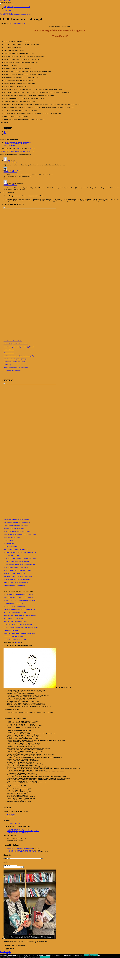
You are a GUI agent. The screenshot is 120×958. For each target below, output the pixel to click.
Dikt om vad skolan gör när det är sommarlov (17, 142)
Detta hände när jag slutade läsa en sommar (16, 344)
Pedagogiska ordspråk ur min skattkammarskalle (17, 7)
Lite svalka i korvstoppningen (12, 537)
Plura (9, 160)
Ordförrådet (18, 148)
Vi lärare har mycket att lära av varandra (15, 639)
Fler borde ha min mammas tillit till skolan (15, 621)
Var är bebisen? (11, 814)
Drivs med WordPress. (6, 953)
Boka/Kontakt (7, 10)
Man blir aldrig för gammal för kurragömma (16, 367)
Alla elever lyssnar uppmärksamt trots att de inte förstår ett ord (21, 627)
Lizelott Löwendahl (12, 170)
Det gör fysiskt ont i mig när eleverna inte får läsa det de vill (20, 594)
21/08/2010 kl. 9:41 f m (10, 172)
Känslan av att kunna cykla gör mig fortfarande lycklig (19, 356)
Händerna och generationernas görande (15, 361)
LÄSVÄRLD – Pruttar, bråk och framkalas (19, 829)
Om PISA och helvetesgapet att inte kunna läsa (16, 519)
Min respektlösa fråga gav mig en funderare (16, 618)
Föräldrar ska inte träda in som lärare (14, 528)
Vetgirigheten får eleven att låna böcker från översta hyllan (20, 615)
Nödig (9, 817)
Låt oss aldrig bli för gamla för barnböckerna (16, 567)
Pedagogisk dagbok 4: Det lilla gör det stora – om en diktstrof (24, 851)
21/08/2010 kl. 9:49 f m (10, 185)
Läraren (17, 642)
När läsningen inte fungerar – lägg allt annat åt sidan (18, 624)
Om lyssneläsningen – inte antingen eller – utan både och (19, 609)
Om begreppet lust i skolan (11, 630)
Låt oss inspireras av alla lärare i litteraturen (15, 612)
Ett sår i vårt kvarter (9, 353)
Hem (5, 8)
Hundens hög (7, 364)
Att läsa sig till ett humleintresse (12, 370)
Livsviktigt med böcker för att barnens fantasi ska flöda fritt (20, 600)
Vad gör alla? (10, 816)
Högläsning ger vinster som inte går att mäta (16, 525)
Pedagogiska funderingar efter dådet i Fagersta (20, 848)
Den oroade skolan (9, 543)
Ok (85, 955)
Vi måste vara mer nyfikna (11, 546)
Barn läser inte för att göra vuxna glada (14, 606)
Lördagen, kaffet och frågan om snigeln (15, 143)
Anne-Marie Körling (5, 0)
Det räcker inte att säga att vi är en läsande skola (17, 579)
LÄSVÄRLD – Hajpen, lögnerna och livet (19, 832)
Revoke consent (45, 957)
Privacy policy (94, 955)
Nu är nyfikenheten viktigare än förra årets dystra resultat (19, 564)
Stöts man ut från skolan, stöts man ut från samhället (18, 576)
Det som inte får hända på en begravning (15, 358)
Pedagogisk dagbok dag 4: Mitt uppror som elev (20, 850)
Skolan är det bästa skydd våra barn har (14, 573)
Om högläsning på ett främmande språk (15, 585)
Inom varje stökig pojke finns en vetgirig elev (16, 549)
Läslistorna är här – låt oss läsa (12, 555)
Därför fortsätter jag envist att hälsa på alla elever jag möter (20, 534)
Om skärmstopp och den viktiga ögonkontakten (17, 522)
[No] (99, 955)
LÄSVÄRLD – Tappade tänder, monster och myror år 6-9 (23, 831)
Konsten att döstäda (9, 350)
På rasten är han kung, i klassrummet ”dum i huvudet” (18, 597)
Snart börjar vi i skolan (13, 823)
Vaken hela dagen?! (9, 145)
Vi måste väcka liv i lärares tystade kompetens (16, 561)
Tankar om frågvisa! (6, 13)
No (88, 955)
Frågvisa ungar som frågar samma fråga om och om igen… (17, 14)
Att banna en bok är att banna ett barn (14, 603)
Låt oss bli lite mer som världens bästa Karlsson (17, 531)
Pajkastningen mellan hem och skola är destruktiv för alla (19, 633)
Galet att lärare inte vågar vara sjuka (14, 636)
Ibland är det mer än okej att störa (13, 341)
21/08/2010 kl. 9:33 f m (10, 162)
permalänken (31, 148)
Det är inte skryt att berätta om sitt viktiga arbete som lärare (20, 552)
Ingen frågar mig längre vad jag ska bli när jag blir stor (19, 347)
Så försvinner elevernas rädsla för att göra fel (16, 582)
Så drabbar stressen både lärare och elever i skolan (18, 570)
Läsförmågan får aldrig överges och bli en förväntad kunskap (21, 558)
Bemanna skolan (8, 540)
